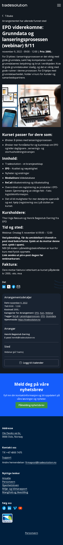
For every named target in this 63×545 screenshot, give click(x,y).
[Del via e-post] (18, 286)
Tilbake (9, 16)
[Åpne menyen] (59, 5)
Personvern (31, 533)
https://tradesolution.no (29, 319)
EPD (37, 312)
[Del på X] (8, 286)
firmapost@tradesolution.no (40, 462)
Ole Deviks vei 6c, (11, 433)
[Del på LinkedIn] (4, 286)
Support (6, 457)
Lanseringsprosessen (29, 316)
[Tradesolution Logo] (14, 5)
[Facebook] (4, 508)
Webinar (49, 312)
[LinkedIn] (9, 508)
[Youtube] (20, 508)
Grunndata (51, 316)
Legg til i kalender (33, 363)
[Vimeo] (15, 508)
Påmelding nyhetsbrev (31, 405)
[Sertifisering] (7, 518)
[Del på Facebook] (13, 286)
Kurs (42, 312)
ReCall (15, 316)
